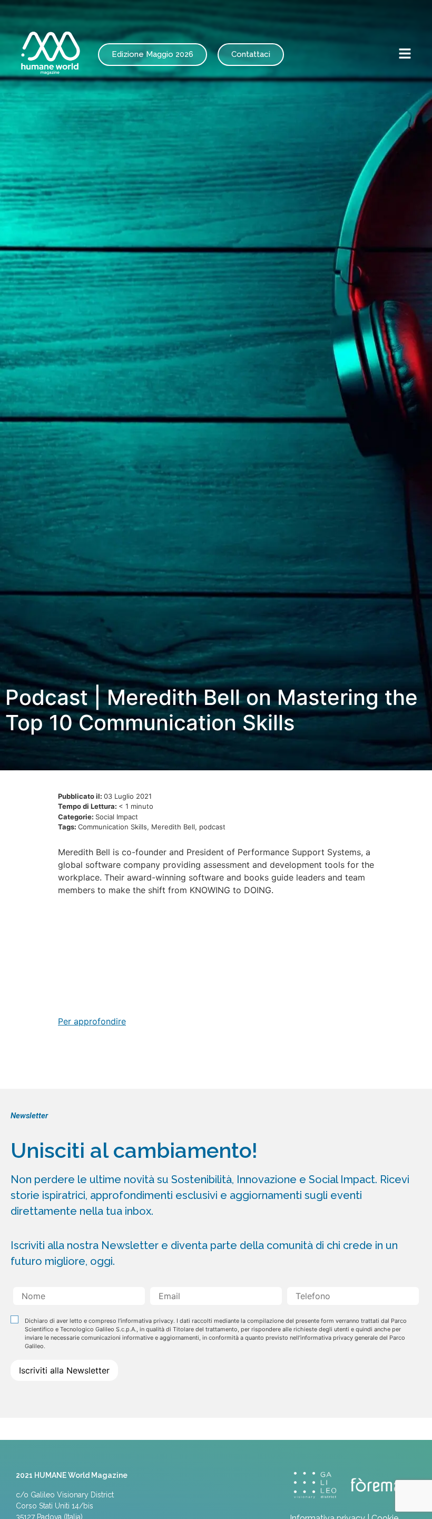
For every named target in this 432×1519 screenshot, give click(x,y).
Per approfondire (92, 1021)
